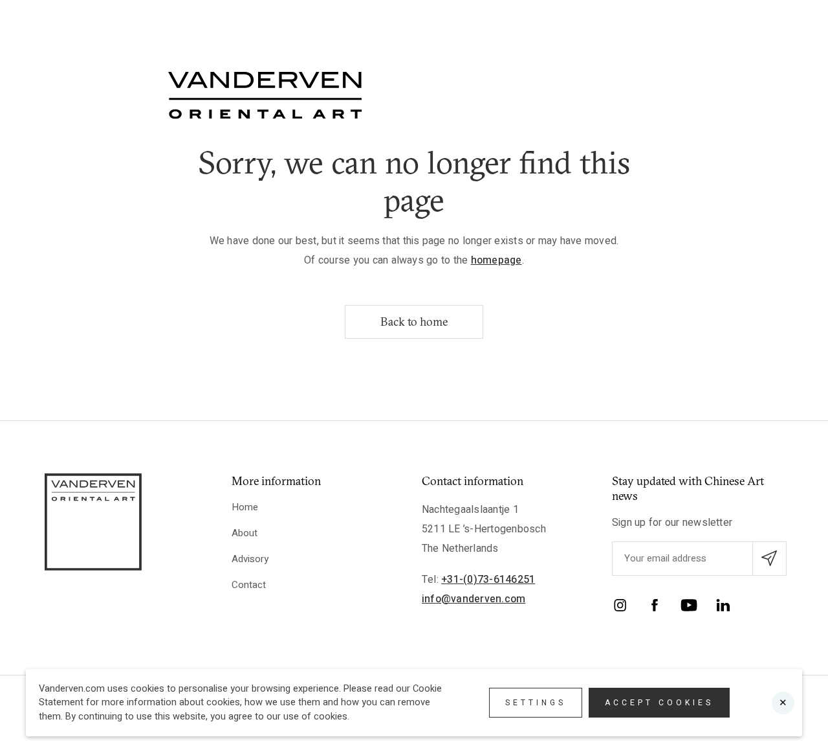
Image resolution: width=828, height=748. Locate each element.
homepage (496, 260)
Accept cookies (659, 702)
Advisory (250, 559)
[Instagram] (620, 608)
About (244, 533)
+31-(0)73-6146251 (488, 579)
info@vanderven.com (473, 599)
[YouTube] (689, 608)
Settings (535, 702)
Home (245, 507)
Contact (249, 585)
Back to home (414, 321)
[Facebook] (654, 608)
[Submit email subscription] (769, 558)
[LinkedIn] (723, 608)
